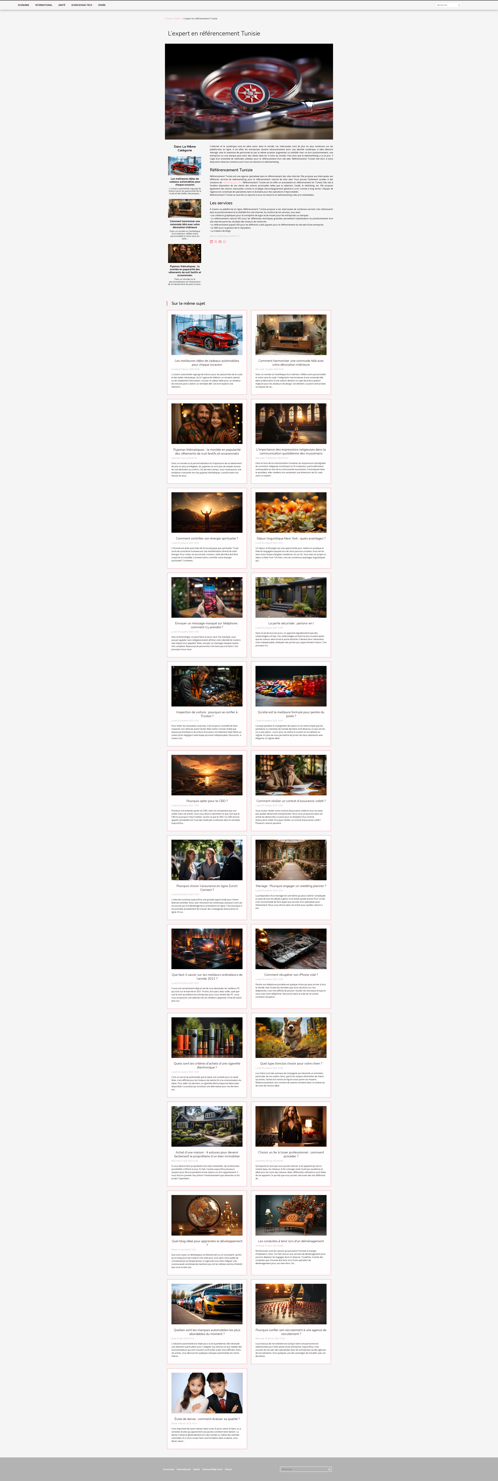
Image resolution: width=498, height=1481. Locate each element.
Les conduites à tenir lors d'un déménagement (291, 1241)
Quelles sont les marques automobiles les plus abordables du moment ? (207, 1332)
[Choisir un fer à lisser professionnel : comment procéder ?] (291, 1126)
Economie (23, 5)
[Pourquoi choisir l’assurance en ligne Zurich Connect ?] (207, 859)
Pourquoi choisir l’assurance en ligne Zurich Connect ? (207, 888)
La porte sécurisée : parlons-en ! (291, 623)
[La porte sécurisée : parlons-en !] (291, 597)
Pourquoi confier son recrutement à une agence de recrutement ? (291, 1332)
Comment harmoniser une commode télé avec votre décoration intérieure (185, 224)
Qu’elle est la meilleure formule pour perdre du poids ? (291, 714)
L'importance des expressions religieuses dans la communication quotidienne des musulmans (291, 451)
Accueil (168, 18)
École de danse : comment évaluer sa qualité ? (207, 1419)
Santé (61, 5)
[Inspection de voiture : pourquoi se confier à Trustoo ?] (207, 686)
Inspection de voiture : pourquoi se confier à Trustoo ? (207, 714)
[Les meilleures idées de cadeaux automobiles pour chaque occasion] (184, 165)
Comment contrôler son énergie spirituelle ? (207, 538)
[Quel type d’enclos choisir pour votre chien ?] (291, 1037)
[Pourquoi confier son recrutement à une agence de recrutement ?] (291, 1303)
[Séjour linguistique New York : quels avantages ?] (291, 512)
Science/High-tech (81, 5)
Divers (101, 5)
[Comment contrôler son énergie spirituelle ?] (207, 512)
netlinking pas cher (232, 182)
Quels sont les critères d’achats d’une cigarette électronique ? (207, 1065)
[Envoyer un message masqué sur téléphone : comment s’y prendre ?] (207, 597)
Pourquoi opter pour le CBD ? (207, 801)
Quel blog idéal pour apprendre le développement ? (207, 1243)
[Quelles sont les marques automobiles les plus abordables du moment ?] (207, 1303)
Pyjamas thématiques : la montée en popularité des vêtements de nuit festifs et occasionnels (184, 271)
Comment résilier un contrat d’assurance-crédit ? (291, 801)
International (43, 5)
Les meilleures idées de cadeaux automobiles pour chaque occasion (184, 181)
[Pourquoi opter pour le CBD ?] (207, 774)
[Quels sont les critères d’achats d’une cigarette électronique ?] (207, 1037)
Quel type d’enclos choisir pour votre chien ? (291, 1063)
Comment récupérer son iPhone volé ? (291, 975)
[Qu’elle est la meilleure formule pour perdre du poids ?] (291, 686)
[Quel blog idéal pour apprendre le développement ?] (207, 1215)
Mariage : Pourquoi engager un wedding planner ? (291, 886)
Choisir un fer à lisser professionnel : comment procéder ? (291, 1154)
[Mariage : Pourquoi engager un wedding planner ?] (291, 859)
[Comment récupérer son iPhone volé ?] (291, 948)
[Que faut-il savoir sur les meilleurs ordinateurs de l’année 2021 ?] (207, 948)
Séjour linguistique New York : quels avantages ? (291, 538)
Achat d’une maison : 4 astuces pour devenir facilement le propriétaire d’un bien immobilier (207, 1154)
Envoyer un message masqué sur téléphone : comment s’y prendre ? (207, 625)
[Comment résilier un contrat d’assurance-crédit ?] (291, 774)
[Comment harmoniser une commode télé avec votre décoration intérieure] (184, 208)
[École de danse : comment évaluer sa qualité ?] (207, 1392)
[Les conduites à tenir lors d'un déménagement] (291, 1215)
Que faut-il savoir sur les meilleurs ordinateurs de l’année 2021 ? (207, 977)
